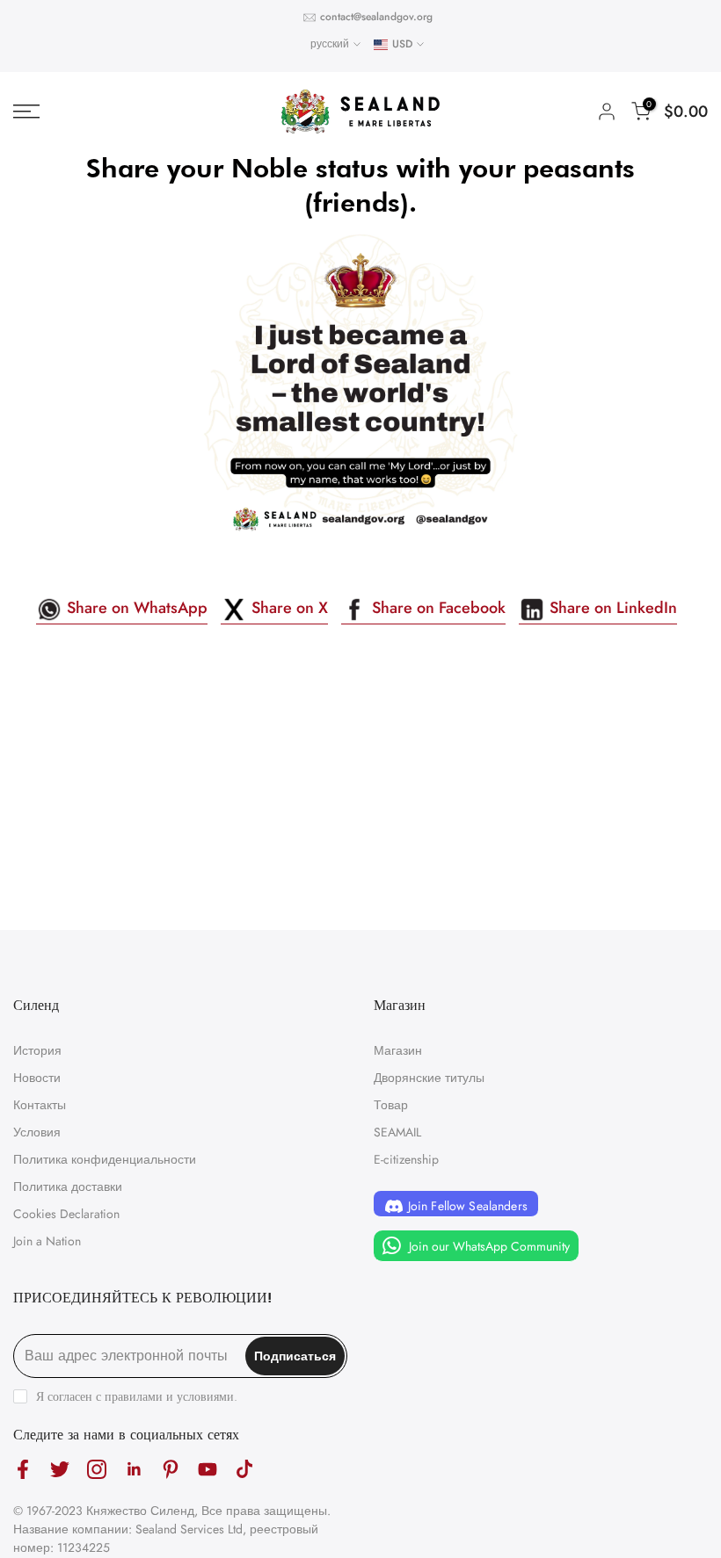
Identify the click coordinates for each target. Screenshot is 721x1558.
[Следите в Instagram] (96, 1468)
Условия (37, 1132)
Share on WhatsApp (135, 607)
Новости (37, 1077)
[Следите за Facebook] (23, 1468)
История (37, 1050)
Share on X (287, 607)
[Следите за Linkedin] (133, 1468)
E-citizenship (406, 1159)
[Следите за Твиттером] (59, 1468)
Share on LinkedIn (611, 607)
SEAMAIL (397, 1132)
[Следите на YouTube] (207, 1468)
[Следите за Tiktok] (244, 1468)
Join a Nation (47, 1241)
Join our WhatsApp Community (487, 1246)
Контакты (39, 1105)
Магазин (398, 1050)
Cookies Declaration (66, 1214)
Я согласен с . (136, 1396)
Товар (391, 1105)
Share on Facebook (437, 607)
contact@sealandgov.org (376, 17)
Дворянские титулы (429, 1077)
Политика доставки (67, 1186)
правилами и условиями (169, 1396)
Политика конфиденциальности (104, 1159)
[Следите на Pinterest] (170, 1468)
